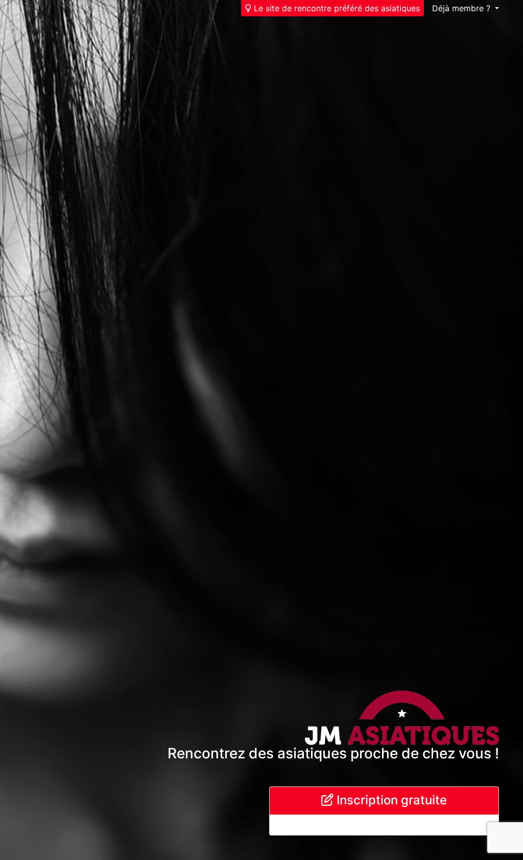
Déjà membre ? (462, 8)
